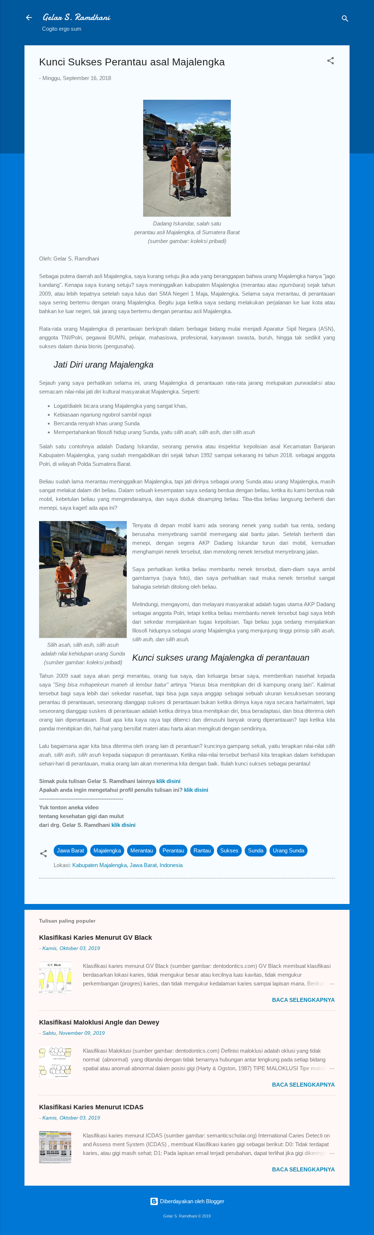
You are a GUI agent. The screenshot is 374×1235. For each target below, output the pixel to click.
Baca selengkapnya (303, 1000)
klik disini (168, 781)
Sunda (255, 850)
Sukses (229, 850)
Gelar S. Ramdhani (76, 17)
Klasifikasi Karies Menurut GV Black (95, 937)
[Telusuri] (345, 20)
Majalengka (107, 850)
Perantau (173, 850)
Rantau (202, 850)
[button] (330, 62)
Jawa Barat (70, 850)
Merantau (141, 850)
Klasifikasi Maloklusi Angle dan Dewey (99, 1022)
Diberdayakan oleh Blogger (191, 1201)
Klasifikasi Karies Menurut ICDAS (91, 1107)
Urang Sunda (288, 850)
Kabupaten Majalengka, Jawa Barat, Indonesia (127, 865)
